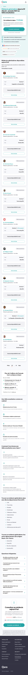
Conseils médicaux (19, 648)
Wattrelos (9, 517)
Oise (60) (9, 543)
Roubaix (9, 507)
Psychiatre (4, 648)
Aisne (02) (9, 541)
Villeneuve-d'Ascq (11, 512)
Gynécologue (5, 644)
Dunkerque (10, 510)
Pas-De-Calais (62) (11, 545)
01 (12, 365)
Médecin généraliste (6, 642)
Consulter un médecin (13, 625)
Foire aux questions (6, 654)
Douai (8, 519)
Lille (8, 502)
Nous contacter (5, 656)
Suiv (19, 365)
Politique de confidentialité (20, 654)
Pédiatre (3, 646)
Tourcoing (9, 505)
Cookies (16, 660)
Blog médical (17, 642)
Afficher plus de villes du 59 (14, 527)
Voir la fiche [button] (14, 95)
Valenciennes (10, 515)
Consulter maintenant (14, 29)
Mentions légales (5, 671)
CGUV (11, 671)
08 (16, 365)
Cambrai (9, 524)
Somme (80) (10, 548)
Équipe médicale (18, 644)
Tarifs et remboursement (20, 646)
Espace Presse (5, 658)
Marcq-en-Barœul (11, 522)
